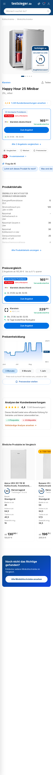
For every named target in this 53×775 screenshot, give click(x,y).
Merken (26, 150)
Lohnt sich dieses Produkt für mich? (20, 169)
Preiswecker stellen (28, 381)
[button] (26, 352)
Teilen (48, 82)
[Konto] (48, 4)
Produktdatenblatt (17, 156)
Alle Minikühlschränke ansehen (26, 579)
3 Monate (10, 371)
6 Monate (26, 371)
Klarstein (6, 82)
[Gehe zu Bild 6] (27, 76)
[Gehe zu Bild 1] (22, 76)
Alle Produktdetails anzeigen (25, 250)
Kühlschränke (8, 19)
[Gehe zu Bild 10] (31, 76)
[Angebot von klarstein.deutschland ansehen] (26, 124)
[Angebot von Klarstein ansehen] (26, 317)
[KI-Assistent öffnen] (39, 4)
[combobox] (27, 11)
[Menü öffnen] (4, 4)
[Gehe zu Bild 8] (29, 76)
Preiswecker (41, 150)
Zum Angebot (26, 130)
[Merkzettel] (44, 4)
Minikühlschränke (25, 19)
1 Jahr (43, 371)
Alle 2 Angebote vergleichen (25, 144)
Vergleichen (11, 150)
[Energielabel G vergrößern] (5, 156)
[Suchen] (48, 11)
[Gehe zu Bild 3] (25, 76)
